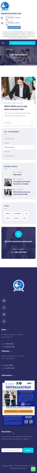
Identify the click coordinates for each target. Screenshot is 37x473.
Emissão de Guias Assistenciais (22, 43)
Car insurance (9, 139)
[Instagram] (3, 307)
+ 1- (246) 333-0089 (18, 252)
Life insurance (9, 147)
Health (6, 143)
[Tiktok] (3, 321)
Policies (7, 151)
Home (12, 58)
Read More (7, 123)
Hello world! (17, 174)
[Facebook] (3, 300)
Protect (16, 218)
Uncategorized (9, 156)
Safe (24, 218)
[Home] (5, 6)
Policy (8, 218)
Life (26, 213)
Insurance (17, 213)
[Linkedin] (3, 314)
